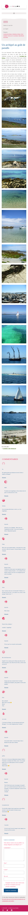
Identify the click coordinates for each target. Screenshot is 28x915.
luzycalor (6, 524)
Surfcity (3, 506)
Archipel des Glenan (7, 34)
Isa (2, 469)
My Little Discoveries (6, 657)
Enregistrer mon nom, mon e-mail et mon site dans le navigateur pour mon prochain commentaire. (15, 884)
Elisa (3, 697)
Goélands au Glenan (16, 34)
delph (5, 487)
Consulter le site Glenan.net (9, 448)
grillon (3, 755)
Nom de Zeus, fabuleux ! (7, 624)
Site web (6, 876)
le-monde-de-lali (5, 805)
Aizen (3, 587)
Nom (5, 863)
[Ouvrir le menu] (14, 13)
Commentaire (7, 847)
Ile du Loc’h (10, 35)
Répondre (4, 477)
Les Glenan (15, 35)
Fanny (3, 544)
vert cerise (4, 719)
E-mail (6, 869)
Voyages (5, 21)
